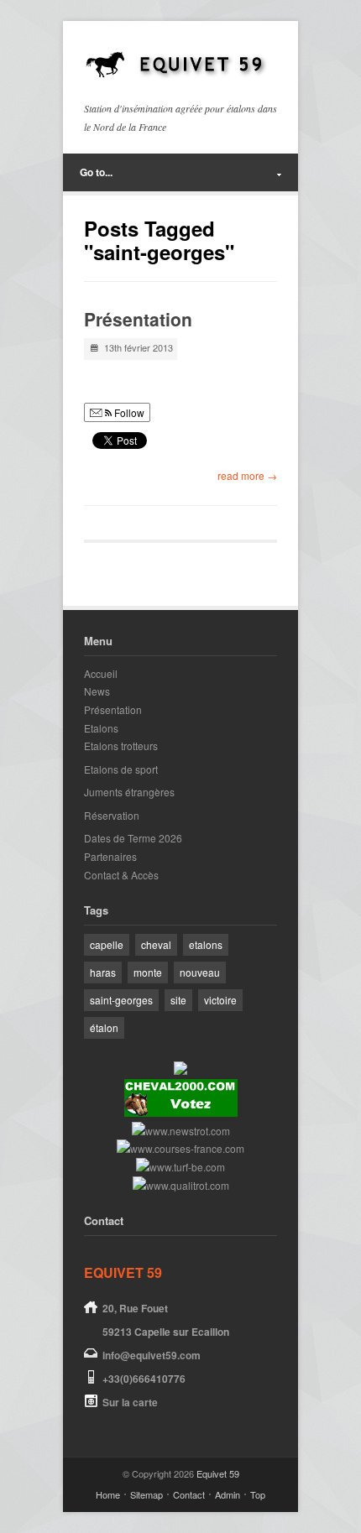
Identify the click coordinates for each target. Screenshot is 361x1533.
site (178, 1000)
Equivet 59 (217, 1473)
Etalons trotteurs (121, 745)
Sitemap (146, 1494)
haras (103, 972)
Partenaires (110, 856)
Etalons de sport (121, 769)
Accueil (101, 673)
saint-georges (121, 1000)
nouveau (200, 972)
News (97, 691)
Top (257, 1494)
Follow (128, 412)
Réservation (111, 815)
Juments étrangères (129, 792)
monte (147, 972)
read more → (247, 475)
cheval (156, 944)
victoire (220, 1000)
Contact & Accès (121, 875)
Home (108, 1494)
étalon (104, 1027)
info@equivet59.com (151, 1355)
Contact (189, 1494)
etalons (205, 944)
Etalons (101, 728)
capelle (106, 944)
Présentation (138, 318)
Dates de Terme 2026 (133, 838)
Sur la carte (130, 1402)
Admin (227, 1494)
